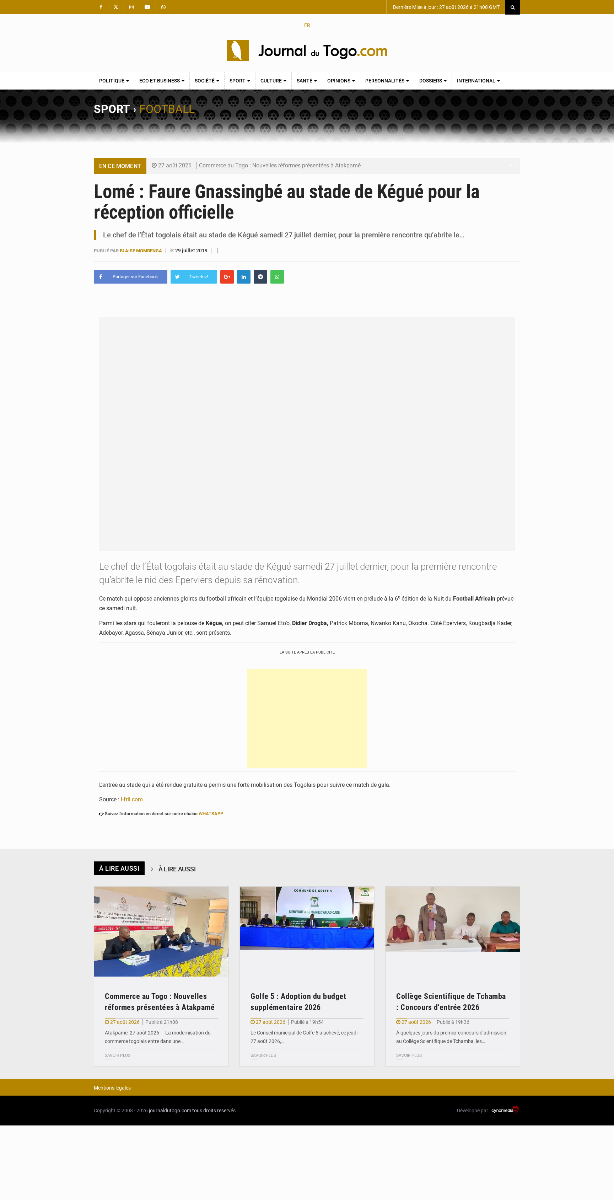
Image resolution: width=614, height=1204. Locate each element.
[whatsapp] (277, 277)
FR (307, 25)
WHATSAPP (211, 813)
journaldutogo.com (170, 1110)
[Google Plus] (227, 277)
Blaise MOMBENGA (141, 250)
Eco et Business (160, 81)
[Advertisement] (307, 718)
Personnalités (385, 81)
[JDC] (307, 50)
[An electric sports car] (161, 932)
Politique (112, 81)
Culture (271, 81)
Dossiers (431, 81)
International (476, 81)
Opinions (339, 81)
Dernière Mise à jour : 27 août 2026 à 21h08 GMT (446, 7)
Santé (305, 81)
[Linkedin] (244, 277)
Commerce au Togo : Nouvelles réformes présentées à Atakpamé (280, 165)
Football (167, 109)
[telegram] (260, 277)
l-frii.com (132, 799)
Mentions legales (112, 1088)
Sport (238, 81)
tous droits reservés (214, 1110)
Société (205, 81)
